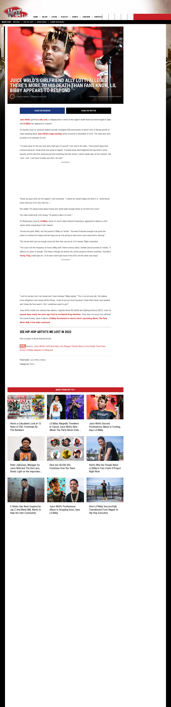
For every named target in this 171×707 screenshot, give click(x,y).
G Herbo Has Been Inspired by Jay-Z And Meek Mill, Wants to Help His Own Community (25, 509)
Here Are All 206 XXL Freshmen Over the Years (62, 466)
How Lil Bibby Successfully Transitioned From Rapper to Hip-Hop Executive (103, 509)
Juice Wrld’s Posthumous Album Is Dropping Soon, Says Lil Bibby (64, 509)
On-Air (44, 17)
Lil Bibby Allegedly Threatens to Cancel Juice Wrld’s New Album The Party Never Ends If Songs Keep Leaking (65, 427)
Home (35, 17)
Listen (54, 17)
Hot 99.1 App (28, 22)
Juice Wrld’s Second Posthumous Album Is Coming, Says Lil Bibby (105, 427)
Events (75, 17)
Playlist (64, 17)
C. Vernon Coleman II (22, 97)
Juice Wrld (24, 119)
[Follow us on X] (124, 17)
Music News (41, 22)
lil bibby (42, 360)
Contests (98, 17)
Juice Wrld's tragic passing (50, 133)
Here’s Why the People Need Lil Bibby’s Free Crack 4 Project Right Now (105, 468)
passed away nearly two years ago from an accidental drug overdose (50, 314)
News (32, 364)
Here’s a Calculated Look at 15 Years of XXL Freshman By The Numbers (25, 427)
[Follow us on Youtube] (130, 17)
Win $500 (16, 22)
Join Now (86, 17)
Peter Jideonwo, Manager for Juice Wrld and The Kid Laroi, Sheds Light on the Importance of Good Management (26, 468)
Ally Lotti (43, 119)
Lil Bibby (27, 123)
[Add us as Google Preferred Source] (112, 17)
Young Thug (25, 255)
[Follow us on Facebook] (118, 17)
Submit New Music (57, 22)
